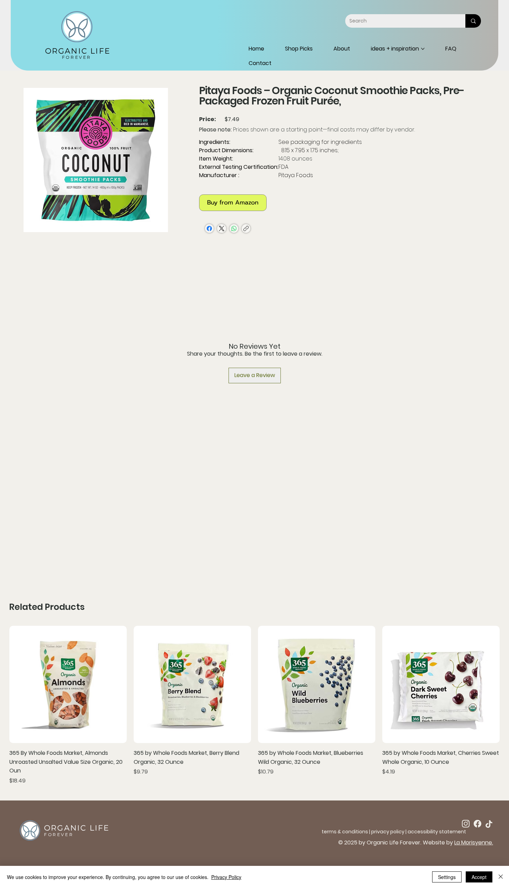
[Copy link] (246, 228)
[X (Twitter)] (221, 228)
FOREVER (76, 57)
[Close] (501, 876)
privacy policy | (389, 831)
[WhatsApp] (234, 228)
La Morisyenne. (473, 842)
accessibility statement (437, 831)
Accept (479, 876)
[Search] (473, 20)
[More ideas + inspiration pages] (423, 49)
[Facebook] (209, 228)
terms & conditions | (346, 831)
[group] (254, 705)
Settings (447, 876)
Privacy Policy (226, 876)
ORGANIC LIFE (77, 51)
